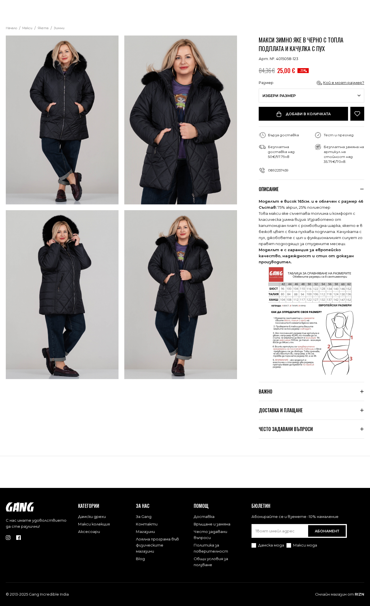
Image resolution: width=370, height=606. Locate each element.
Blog (140, 558)
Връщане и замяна (212, 524)
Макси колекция (94, 524)
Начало (11, 28)
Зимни (59, 28)
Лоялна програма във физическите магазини (157, 545)
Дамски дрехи (92, 516)
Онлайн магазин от (339, 594)
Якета (43, 28)
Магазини (145, 531)
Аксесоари (89, 531)
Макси (27, 28)
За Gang (143, 516)
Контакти (147, 524)
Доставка (204, 516)
